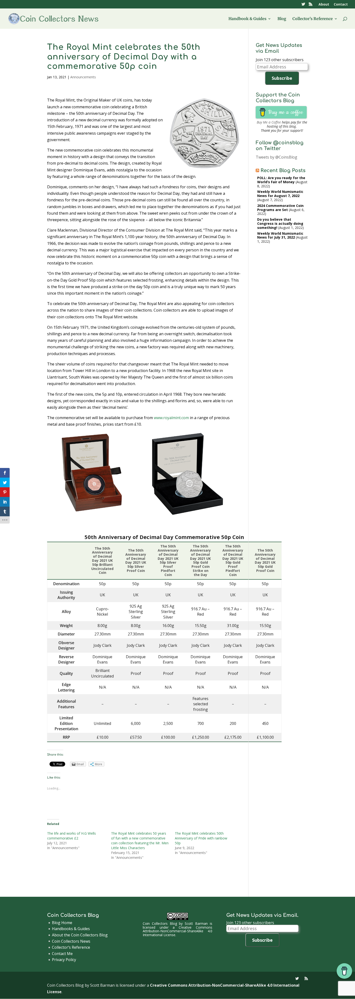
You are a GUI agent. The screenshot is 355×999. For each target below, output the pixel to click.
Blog (281, 19)
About (324, 5)
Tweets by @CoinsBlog (276, 157)
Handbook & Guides (247, 19)
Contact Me (62, 953)
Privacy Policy (64, 959)
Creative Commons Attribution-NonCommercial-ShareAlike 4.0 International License (177, 931)
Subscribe (282, 78)
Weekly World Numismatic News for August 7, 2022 (280, 193)
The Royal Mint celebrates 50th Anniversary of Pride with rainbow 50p (201, 838)
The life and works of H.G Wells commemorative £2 (71, 835)
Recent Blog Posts (283, 170)
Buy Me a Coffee (269, 122)
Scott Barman (196, 923)
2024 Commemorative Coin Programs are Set (280, 207)
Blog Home (62, 922)
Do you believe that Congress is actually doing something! (280, 223)
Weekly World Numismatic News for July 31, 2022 (280, 235)
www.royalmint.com (171, 417)
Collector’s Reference (312, 19)
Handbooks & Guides (71, 928)
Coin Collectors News (71, 941)
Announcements (83, 77)
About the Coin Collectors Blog (80, 935)
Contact (341, 5)
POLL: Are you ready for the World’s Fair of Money (281, 179)
